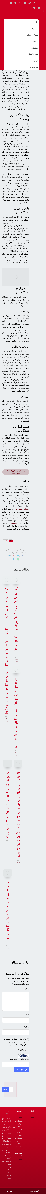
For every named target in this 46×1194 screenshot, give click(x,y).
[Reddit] (34, 7)
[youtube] (17, 1170)
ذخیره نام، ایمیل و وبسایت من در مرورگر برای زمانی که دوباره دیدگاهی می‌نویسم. (14, 1042)
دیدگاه (26, 989)
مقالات (5, 541)
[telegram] (17, 1167)
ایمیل (26, 1027)
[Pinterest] (20, 3)
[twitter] (15, 3)
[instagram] (17, 1163)
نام (27, 1015)
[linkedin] (10, 3)
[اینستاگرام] (34, 3)
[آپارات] (29, 3)
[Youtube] (39, 7)
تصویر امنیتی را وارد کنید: (19, 1059)
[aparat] (20, 1167)
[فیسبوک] (39, 3)
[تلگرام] (25, 3)
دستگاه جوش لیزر (21, 509)
